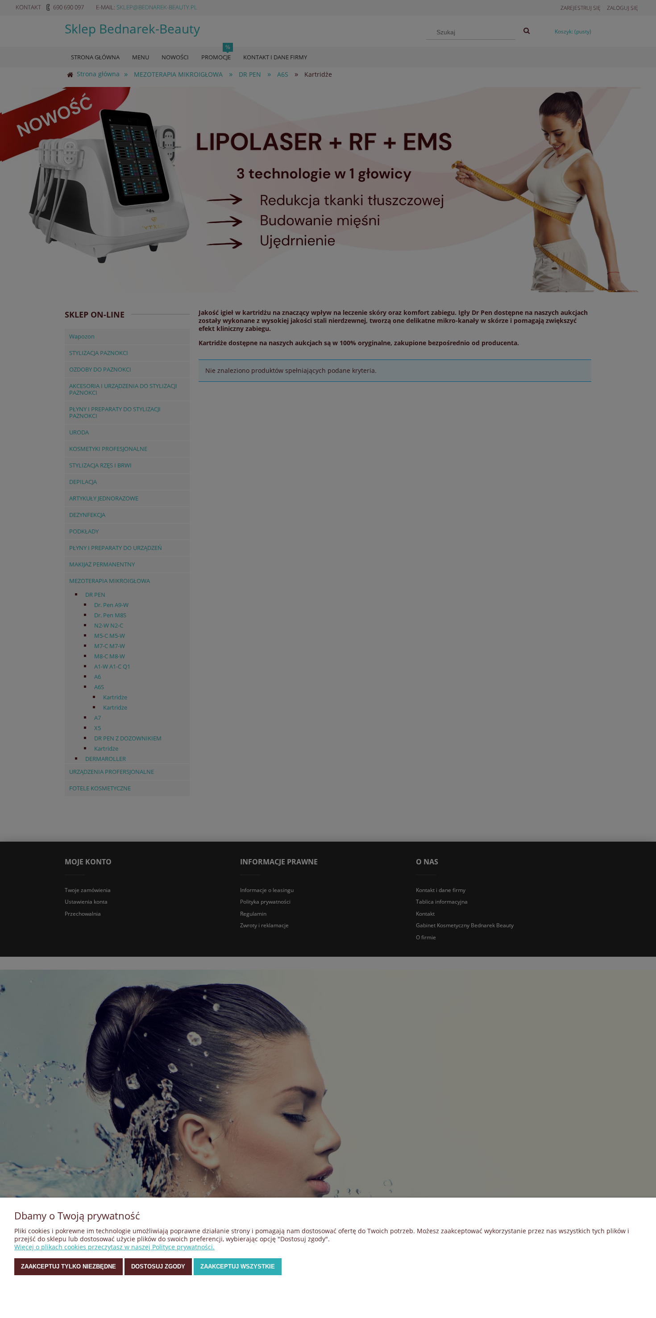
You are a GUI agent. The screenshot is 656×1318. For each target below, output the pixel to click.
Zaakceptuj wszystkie (237, 1266)
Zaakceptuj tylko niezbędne (68, 1266)
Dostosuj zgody (158, 1266)
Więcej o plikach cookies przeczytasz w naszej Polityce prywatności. (114, 1247)
